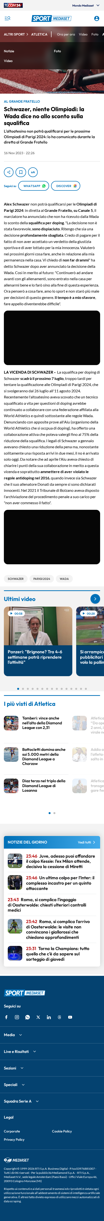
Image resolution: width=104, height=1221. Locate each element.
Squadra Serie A (17, 1101)
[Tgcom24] (13, 5)
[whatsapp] (27, 1017)
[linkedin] (48, 1017)
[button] (52, 18)
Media (9, 1034)
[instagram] (17, 1017)
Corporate (12, 1131)
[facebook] (6, 1017)
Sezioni (10, 1068)
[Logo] (52, 18)
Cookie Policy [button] (62, 1131)
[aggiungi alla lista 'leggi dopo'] (20, 172)
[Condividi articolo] (9, 172)
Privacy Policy (14, 1139)
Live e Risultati (16, 1051)
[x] (38, 1017)
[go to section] (95, 599)
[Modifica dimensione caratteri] (33, 172)
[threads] (59, 1017)
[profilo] (96, 18)
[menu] (7, 18)
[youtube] (70, 1017)
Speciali (10, 1084)
